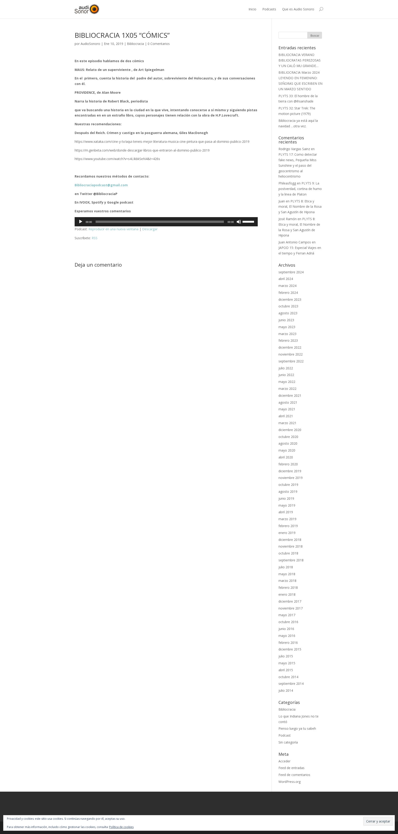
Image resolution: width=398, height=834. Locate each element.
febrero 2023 (288, 340)
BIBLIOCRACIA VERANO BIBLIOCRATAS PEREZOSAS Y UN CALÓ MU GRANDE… (299, 60)
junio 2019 (286, 498)
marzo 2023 (287, 334)
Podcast (284, 735)
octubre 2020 (288, 436)
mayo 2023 (286, 327)
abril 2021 (285, 416)
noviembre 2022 (290, 354)
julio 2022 (285, 368)
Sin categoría (288, 742)
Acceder (284, 761)
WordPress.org (289, 781)
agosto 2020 (287, 443)
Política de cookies (121, 827)
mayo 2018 (286, 574)
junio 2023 (286, 320)
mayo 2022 (286, 381)
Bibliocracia (135, 43)
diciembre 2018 (289, 539)
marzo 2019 (287, 519)
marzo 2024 (287, 285)
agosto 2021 (287, 402)
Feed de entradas (291, 768)
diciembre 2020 (289, 430)
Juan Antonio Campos (294, 242)
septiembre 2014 (291, 683)
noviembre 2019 (290, 477)
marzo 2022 (287, 388)
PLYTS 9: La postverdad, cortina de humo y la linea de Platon (300, 188)
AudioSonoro (90, 43)
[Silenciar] (239, 221)
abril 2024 (285, 279)
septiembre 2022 (291, 361)
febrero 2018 (288, 587)
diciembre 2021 (289, 395)
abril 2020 (285, 457)
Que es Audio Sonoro (298, 9)
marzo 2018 (287, 580)
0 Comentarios (159, 43)
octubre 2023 (288, 306)
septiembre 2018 (291, 560)
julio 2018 (285, 567)
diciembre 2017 (289, 601)
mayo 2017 (286, 615)
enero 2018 (287, 594)
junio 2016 (286, 629)
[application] (166, 221)
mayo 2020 (286, 450)
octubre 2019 (288, 484)
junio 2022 (286, 375)
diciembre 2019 (289, 471)
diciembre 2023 (289, 299)
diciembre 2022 (289, 347)
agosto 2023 (287, 313)
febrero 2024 (288, 292)
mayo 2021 (286, 409)
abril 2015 (285, 670)
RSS (94, 238)
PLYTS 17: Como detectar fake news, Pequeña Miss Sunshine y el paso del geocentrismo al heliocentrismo (297, 165)
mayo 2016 (286, 635)
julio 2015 (285, 656)
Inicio (252, 9)
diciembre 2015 (289, 649)
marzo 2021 (287, 423)
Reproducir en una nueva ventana (113, 229)
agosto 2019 (287, 491)
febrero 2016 (288, 642)
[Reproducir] (80, 221)
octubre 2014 (288, 677)
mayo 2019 (286, 505)
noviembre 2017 (290, 608)
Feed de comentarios (294, 775)
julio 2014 (285, 690)
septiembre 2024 (291, 272)
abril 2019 (285, 512)
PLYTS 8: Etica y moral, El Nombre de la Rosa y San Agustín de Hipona (300, 206)
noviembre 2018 (290, 546)
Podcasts (269, 9)
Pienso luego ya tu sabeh (297, 728)
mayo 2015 (286, 663)
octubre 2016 (288, 622)
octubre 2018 (288, 553)
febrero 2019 (288, 526)
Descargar (150, 229)
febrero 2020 (288, 464)
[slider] (249, 221)
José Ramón (287, 219)
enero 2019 (287, 533)
